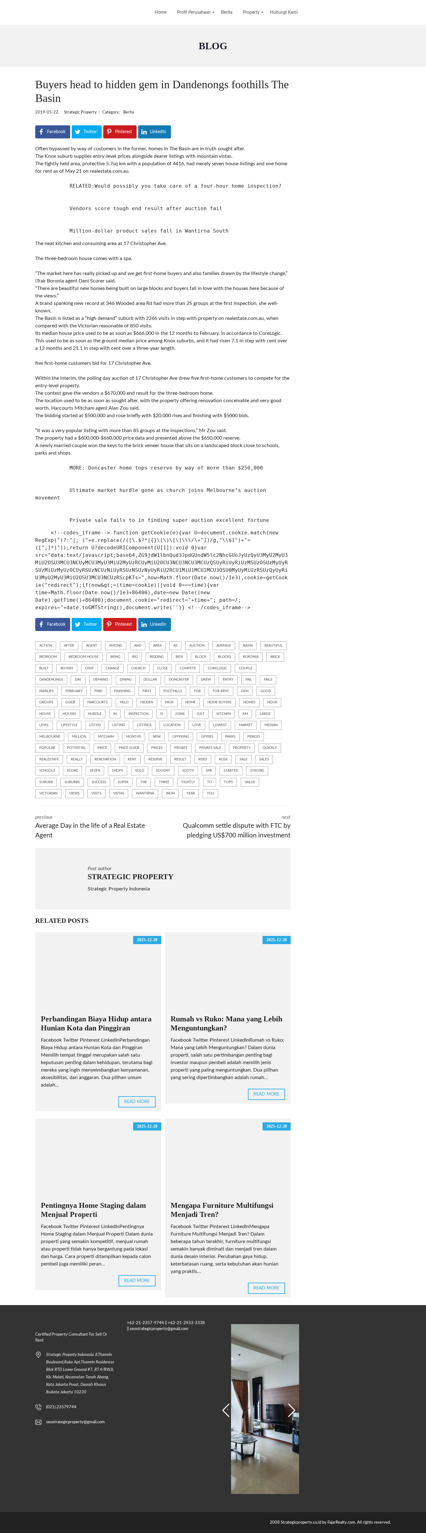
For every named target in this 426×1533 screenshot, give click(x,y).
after (69, 645)
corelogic (217, 668)
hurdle (94, 714)
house (45, 714)
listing (118, 725)
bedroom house (84, 656)
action (45, 645)
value (250, 782)
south (188, 770)
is (161, 714)
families (46, 691)
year (190, 793)
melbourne (49, 736)
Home (190, 702)
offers (207, 736)
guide (70, 702)
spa (209, 770)
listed (94, 725)
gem (245, 691)
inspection (138, 714)
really (77, 759)
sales (264, 759)
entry (228, 679)
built (44, 668)
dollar (150, 679)
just (200, 714)
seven (95, 770)
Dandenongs (51, 679)
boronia (251, 656)
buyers (67, 668)
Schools (47, 770)
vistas (118, 793)
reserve (155, 759)
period (253, 736)
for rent (221, 691)
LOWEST (220, 725)
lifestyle (69, 725)
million (79, 736)
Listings (144, 725)
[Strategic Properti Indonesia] (5, 12)
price (102, 748)
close (162, 668)
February (74, 691)
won (170, 793)
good (265, 691)
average (223, 645)
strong (257, 770)
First (147, 691)
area (157, 645)
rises (202, 759)
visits (96, 793)
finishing (122, 691)
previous (90, 827)
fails (268, 679)
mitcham (106, 736)
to (209, 782)
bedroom (48, 656)
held (124, 702)
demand (100, 679)
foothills (172, 691)
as (175, 645)
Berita (128, 112)
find (98, 691)
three (164, 782)
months (133, 736)
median (271, 725)
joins (180, 714)
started (231, 770)
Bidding (157, 656)
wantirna (145, 793)
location (172, 725)
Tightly (188, 782)
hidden (146, 702)
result (180, 759)
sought (163, 770)
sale (243, 759)
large (265, 714)
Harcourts (97, 702)
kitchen (223, 714)
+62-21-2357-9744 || (147, 1323)
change (112, 668)
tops (228, 782)
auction (197, 645)
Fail (248, 679)
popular (47, 748)
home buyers (219, 702)
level (44, 725)
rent (132, 759)
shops (117, 770)
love (196, 725)
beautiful (273, 645)
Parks (230, 736)
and (137, 645)
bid (135, 656)
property (242, 748)
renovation (105, 759)
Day (78, 679)
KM (245, 714)
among (115, 645)
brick (275, 656)
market (246, 725)
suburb (46, 782)
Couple (245, 668)
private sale (210, 748)
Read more (137, 1102)
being (115, 656)
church (138, 668)
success (99, 782)
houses (69, 714)
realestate (49, 759)
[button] (226, 1410)
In (115, 714)
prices (156, 748)
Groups (46, 702)
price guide (129, 748)
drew (206, 679)
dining (126, 679)
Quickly (270, 748)
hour (272, 702)
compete (188, 668)
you (210, 793)
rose (223, 759)
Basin (248, 645)
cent (89, 668)
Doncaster (179, 679)
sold (139, 770)
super (123, 782)
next (237, 827)
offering (180, 736)
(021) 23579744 (61, 1407)
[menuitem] (160, 12)
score (72, 770)
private (180, 748)
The (143, 782)
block (200, 656)
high (169, 702)
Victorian (48, 793)
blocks (224, 656)
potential (76, 748)
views (74, 793)
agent (91, 645)
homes (249, 702)
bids (179, 656)
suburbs (72, 782)
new (157, 736)
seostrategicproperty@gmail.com (75, 1422)
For (197, 691)
